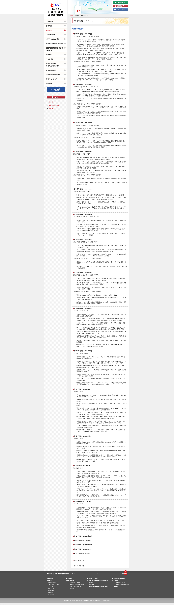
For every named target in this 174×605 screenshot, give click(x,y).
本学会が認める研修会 (119, 578)
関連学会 (116, 580)
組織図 (51, 592)
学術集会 (77, 15)
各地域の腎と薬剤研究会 (122, 584)
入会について (52, 594)
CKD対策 (72, 588)
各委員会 (51, 590)
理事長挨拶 (50, 578)
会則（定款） (52, 582)
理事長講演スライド (75, 582)
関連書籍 (116, 586)
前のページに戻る (79, 560)
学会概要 (49, 580)
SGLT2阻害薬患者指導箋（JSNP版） (98, 580)
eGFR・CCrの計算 (94, 578)
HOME (71, 15)
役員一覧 (51, 588)
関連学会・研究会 (120, 582)
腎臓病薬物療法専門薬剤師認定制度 (98, 586)
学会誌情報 (92, 584)
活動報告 (91, 582)
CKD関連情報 (70, 580)
